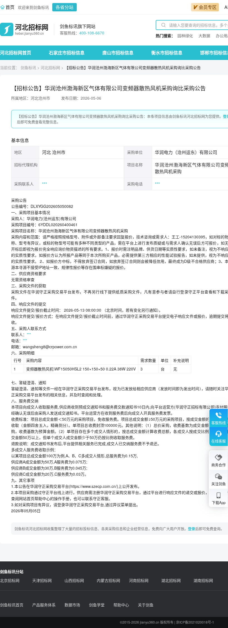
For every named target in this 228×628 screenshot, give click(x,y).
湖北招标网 (171, 580)
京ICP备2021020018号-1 (195, 622)
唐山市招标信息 (117, 52)
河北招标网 (50, 67)
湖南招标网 (203, 580)
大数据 (204, 35)
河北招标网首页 (15, 52)
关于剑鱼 (145, 604)
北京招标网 (9, 580)
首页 (10, 7)
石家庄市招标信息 (67, 52)
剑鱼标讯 (28, 67)
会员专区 (208, 7)
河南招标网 (138, 580)
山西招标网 (74, 580)
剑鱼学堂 (97, 604)
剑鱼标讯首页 (11, 604)
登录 (191, 528)
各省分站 (64, 7)
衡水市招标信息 (166, 52)
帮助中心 (121, 604)
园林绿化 (185, 35)
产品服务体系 (44, 604)
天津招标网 (42, 580)
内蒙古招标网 (108, 580)
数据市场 (72, 604)
